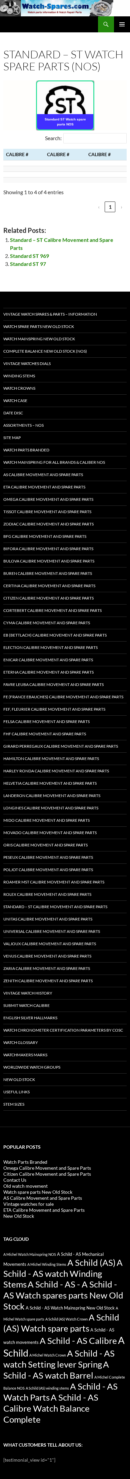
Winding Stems (19, 375)
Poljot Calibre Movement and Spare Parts (48, 869)
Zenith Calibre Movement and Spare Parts (48, 980)
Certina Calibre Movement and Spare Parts (49, 585)
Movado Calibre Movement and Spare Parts (50, 832)
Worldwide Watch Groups (31, 1067)
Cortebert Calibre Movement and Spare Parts (52, 610)
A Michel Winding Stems (46, 1264)
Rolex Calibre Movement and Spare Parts (47, 894)
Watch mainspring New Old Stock (39, 338)
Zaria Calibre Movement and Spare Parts (46, 968)
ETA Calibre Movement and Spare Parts (44, 486)
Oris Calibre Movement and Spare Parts (45, 844)
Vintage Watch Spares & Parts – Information (50, 314)
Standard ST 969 (29, 256)
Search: (53, 138)
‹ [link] (99, 207)
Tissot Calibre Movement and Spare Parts (47, 511)
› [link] (121, 207)
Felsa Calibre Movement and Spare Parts (46, 721)
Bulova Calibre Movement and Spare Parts (48, 561)
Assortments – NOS (23, 425)
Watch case (15, 400)
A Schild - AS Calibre (78, 1341)
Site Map (12, 437)
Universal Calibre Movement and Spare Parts (51, 931)
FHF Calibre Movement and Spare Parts (44, 733)
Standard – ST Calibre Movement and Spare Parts (55, 906)
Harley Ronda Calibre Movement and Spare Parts (56, 770)
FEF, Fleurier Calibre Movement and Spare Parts (54, 709)
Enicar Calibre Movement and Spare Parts (48, 659)
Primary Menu (122, 24)
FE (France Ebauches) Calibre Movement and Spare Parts (63, 696)
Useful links (16, 1091)
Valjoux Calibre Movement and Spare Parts (49, 943)
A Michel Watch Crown (47, 1355)
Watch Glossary (20, 1042)
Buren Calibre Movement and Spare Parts (47, 573)
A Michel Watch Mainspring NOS (29, 1254)
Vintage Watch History (27, 993)
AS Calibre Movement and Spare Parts (43, 474)
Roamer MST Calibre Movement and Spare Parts (53, 881)
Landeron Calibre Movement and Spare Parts (51, 795)
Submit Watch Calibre (26, 1005)
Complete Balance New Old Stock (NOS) (45, 351)
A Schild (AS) (91, 1262)
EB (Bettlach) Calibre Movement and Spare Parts (55, 635)
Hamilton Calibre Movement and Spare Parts (51, 758)
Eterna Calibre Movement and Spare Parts (48, 672)
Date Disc (13, 412)
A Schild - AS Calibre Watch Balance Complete (50, 1408)
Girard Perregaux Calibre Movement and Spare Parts (60, 746)
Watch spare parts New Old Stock (38, 326)
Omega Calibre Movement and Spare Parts (48, 499)
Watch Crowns (19, 388)
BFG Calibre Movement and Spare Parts (44, 536)
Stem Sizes (13, 1104)
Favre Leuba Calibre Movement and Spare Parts (53, 684)
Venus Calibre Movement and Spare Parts (47, 956)
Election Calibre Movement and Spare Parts (50, 647)
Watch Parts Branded (26, 449)
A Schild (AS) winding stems (47, 1388)
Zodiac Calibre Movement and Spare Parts (48, 523)
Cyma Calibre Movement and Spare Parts (46, 622)
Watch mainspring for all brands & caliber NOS (54, 462)
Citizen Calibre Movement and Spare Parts (48, 598)
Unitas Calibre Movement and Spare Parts (47, 918)
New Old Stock (19, 1079)
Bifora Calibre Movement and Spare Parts (48, 548)
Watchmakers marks (25, 1054)
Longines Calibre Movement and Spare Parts (50, 807)
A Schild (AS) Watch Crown (66, 1319)
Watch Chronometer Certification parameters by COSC (63, 1030)
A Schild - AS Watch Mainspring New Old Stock (70, 1308)
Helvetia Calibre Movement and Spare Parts (50, 783)
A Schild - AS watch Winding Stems (63, 1273)
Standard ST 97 (28, 264)
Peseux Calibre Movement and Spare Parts (48, 857)
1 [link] (110, 207)
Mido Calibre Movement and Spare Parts (46, 820)
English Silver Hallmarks (30, 1017)
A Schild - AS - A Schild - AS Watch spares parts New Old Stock (63, 1295)
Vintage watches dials (27, 363)
